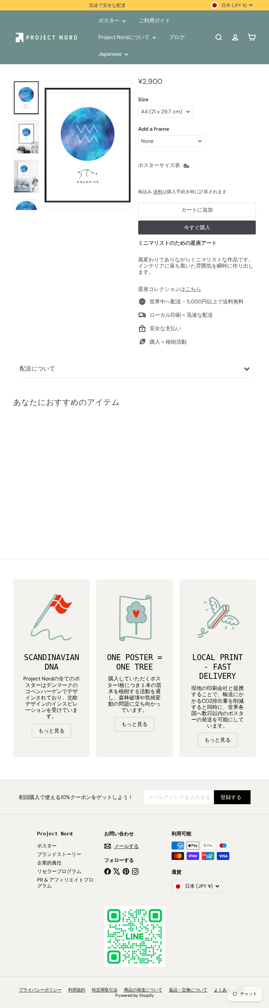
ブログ (177, 37)
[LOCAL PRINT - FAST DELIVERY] (217, 617)
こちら (193, 289)
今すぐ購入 (197, 227)
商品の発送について (143, 990)
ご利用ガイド (154, 20)
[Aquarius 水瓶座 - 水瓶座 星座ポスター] (30, 468)
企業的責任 (49, 863)
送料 (157, 192)
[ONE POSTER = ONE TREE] (134, 617)
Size (143, 99)
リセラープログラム (59, 871)
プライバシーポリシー (40, 990)
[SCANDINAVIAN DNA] (51, 617)
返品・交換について (188, 990)
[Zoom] (88, 145)
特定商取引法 (104, 990)
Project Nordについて (124, 37)
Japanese (110, 53)
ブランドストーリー (59, 854)
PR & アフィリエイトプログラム (65, 883)
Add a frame (153, 129)
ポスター (109, 20)
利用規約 (76, 990)
